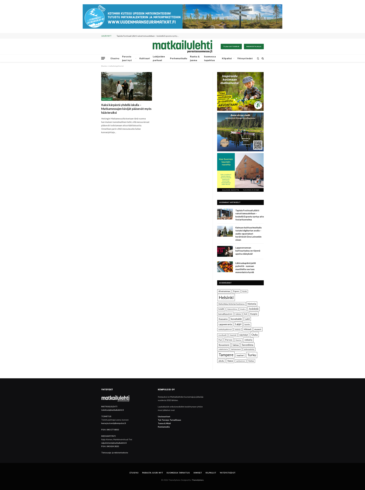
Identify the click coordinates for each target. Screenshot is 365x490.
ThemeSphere (197, 480)
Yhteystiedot (245, 58)
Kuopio (253, 313)
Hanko (244, 291)
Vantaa (251, 361)
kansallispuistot (225, 314)
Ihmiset (197, 473)
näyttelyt (243, 335)
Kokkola (238, 314)
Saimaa (236, 345)
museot (257, 329)
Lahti (247, 319)
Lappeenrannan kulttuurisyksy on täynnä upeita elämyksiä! (247, 250)
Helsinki (226, 297)
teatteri (240, 355)
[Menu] (103, 58)
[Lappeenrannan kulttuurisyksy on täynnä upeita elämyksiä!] (225, 251)
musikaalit (222, 335)
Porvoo (228, 340)
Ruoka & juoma (195, 58)
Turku (251, 355)
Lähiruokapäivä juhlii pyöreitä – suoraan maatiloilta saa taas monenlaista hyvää (245, 267)
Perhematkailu (178, 58)
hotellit (221, 309)
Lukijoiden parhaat (159, 58)
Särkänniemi (236, 349)
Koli (245, 314)
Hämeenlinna (232, 309)
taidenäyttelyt (249, 349)
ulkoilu (221, 361)
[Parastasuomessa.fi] (182, 46)
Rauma (238, 340)
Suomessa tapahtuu (210, 58)
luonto (247, 324)
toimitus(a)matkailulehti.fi (112, 410)
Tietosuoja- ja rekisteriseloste (114, 452)
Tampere (226, 354)
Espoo (236, 291)
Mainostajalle (253, 46)
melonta (238, 329)
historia (252, 303)
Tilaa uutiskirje (231, 46)
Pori (220, 340)
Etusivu (115, 58)
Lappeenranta (225, 324)
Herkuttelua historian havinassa (231, 304)
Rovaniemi (224, 344)
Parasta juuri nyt (127, 58)
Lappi (238, 324)
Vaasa (230, 360)
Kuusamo (223, 319)
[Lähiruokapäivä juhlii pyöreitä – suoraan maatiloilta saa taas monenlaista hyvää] (225, 266)
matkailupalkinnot (225, 329)
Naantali (233, 335)
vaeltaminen (240, 361)
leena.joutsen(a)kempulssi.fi (113, 423)
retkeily (248, 339)
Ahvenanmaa (224, 291)
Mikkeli (247, 329)
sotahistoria (223, 349)
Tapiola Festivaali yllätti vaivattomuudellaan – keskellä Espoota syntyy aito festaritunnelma (249, 215)
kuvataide (236, 318)
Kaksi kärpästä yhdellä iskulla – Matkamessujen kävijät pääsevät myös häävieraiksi (126, 108)
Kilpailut (227, 58)
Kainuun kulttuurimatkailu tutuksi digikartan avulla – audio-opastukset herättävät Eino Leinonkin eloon (148, 36)
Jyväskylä (253, 308)
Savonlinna (247, 344)
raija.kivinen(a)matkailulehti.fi (114, 443)
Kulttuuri (144, 58)
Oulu (254, 334)
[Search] (262, 58)
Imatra (243, 309)
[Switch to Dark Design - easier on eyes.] (258, 58)
